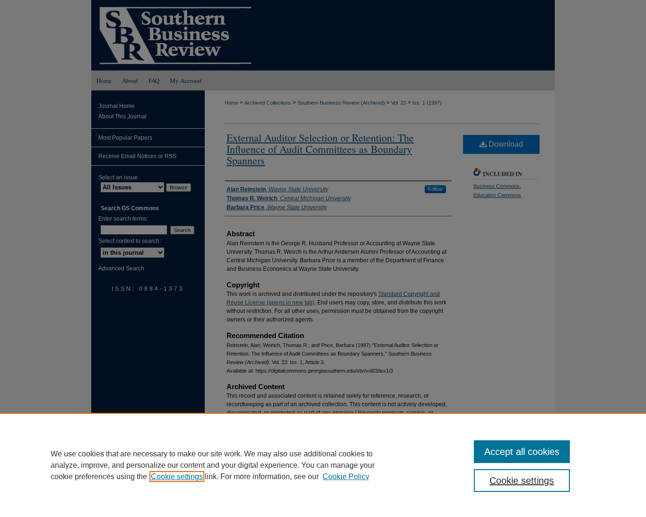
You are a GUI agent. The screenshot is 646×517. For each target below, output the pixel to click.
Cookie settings (177, 476)
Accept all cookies (521, 451)
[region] (323, 465)
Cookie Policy (346, 476)
